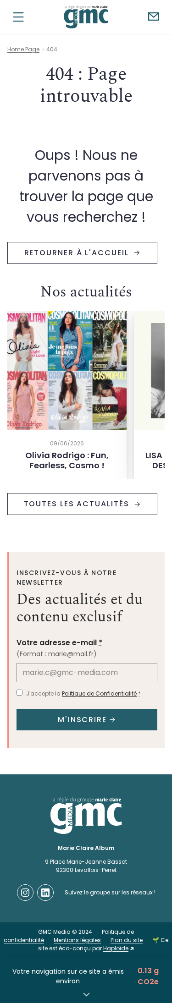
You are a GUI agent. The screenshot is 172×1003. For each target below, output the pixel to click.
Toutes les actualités (78, 504)
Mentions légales (77, 940)
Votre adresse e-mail (59, 642)
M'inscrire (82, 719)
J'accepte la (83, 693)
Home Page (23, 49)
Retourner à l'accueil (78, 252)
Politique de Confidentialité (99, 693)
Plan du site (127, 940)
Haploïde (115, 948)
